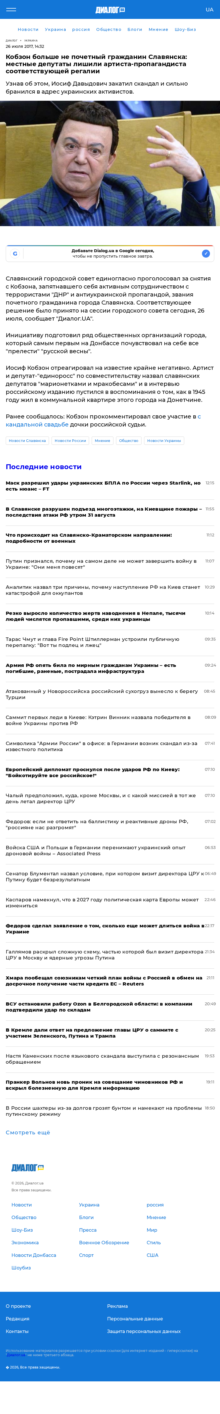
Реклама (117, 1306)
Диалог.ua (16, 1355)
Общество (129, 441)
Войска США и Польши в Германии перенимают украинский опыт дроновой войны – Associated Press (95, 850)
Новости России (70, 441)
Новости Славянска (27, 441)
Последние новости (44, 467)
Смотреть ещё (28, 1132)
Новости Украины (164, 441)
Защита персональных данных (144, 1331)
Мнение (102, 441)
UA (209, 10)
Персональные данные (135, 1319)
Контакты (17, 1331)
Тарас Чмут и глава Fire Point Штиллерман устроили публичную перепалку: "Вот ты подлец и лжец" (92, 642)
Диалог (11, 40)
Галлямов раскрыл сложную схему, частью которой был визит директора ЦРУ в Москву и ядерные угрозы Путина (104, 955)
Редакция (18, 1319)
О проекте (18, 1306)
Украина (31, 40)
